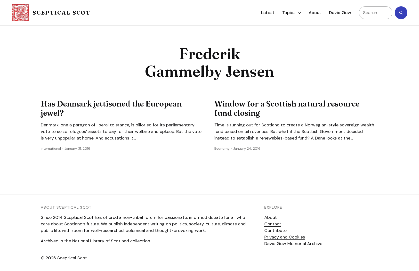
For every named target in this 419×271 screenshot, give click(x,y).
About (270, 217)
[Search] (401, 12)
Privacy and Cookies (284, 237)
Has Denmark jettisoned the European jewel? (111, 108)
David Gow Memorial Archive (293, 243)
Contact (272, 224)
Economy (222, 148)
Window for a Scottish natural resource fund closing (287, 108)
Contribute (275, 230)
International (51, 148)
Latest (267, 13)
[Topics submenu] (299, 12)
